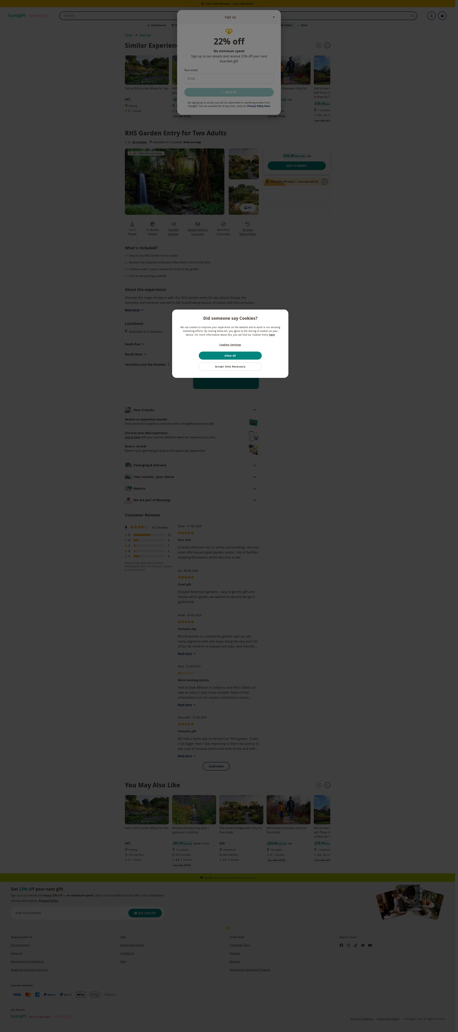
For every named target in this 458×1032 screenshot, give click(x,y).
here (272, 334)
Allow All (230, 355)
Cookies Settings (230, 344)
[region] (230, 344)
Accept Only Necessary (230, 366)
